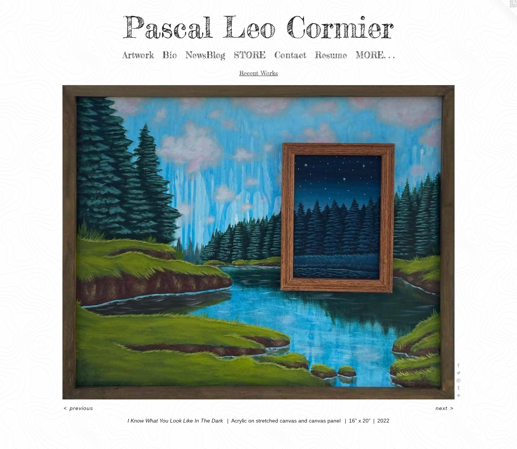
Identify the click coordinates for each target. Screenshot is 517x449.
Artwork (138, 55)
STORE (250, 55)
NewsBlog (205, 55)
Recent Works (258, 73)
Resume (331, 55)
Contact (290, 55)
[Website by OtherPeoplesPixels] (502, 15)
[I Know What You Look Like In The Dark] (258, 242)
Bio (169, 55)
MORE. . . (375, 55)
